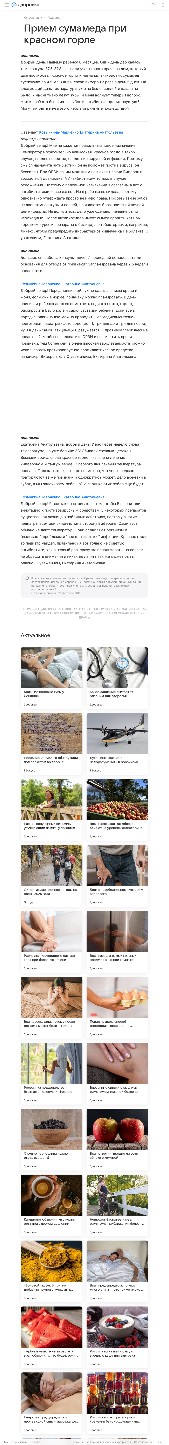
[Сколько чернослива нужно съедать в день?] (51, 1139)
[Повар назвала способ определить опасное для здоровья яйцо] (117, 1008)
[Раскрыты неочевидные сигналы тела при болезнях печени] (51, 942)
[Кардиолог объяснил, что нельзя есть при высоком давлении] (51, 1205)
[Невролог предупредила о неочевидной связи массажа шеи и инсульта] (51, 1403)
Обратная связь (143, 1442)
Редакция (77, 1442)
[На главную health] (27, 5)
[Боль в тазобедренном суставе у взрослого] (117, 876)
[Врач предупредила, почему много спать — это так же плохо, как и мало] (117, 1271)
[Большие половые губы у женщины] (51, 678)
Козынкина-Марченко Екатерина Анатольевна (81, 132)
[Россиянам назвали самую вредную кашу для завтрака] (117, 1337)
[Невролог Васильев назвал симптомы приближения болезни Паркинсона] (117, 1205)
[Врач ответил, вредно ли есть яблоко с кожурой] (117, 1139)
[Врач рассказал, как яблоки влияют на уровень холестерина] (117, 810)
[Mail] (14, 5)
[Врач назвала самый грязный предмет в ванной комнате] (117, 942)
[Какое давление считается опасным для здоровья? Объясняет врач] (117, 678)
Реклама (35, 1442)
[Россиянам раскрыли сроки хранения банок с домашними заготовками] (117, 1403)
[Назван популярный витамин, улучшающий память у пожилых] (51, 810)
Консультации (33, 17)
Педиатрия (55, 17)
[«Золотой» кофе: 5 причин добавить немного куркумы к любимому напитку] (51, 1271)
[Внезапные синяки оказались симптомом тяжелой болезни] (117, 1074)
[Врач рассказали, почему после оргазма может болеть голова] (51, 1008)
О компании (19, 1442)
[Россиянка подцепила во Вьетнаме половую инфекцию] (51, 1074)
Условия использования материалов (109, 1442)
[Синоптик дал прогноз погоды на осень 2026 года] (51, 876)
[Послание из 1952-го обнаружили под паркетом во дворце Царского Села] (51, 744)
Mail (6, 1442)
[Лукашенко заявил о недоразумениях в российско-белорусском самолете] (117, 744)
